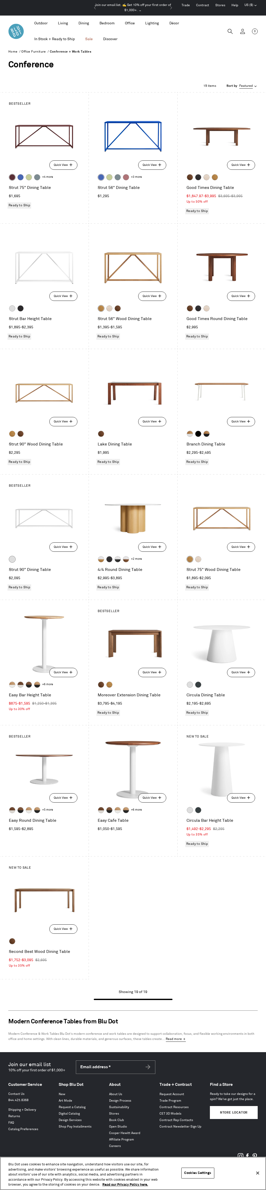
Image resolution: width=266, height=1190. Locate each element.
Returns (14, 1116)
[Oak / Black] (206, 433)
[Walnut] (190, 177)
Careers (115, 1146)
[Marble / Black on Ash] (117, 559)
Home (13, 51)
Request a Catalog (72, 1107)
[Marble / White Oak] (101, 559)
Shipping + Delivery (22, 1109)
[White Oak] (214, 177)
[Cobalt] (20, 177)
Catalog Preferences (23, 1129)
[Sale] (89, 39)
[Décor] (174, 23)
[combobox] (242, 86)
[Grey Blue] (37, 177)
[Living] (63, 23)
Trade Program (170, 1100)
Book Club (116, 1120)
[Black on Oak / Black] (198, 433)
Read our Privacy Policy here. (125, 1184)
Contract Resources (174, 1107)
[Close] (257, 1173)
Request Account (171, 1094)
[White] (12, 308)
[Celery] (28, 177)
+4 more (47, 177)
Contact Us (16, 1094)
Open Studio (118, 1126)
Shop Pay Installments (75, 1126)
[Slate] (20, 308)
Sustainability (119, 1107)
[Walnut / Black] (28, 684)
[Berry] (126, 177)
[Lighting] (152, 23)
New (62, 1094)
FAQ (11, 1122)
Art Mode (65, 1100)
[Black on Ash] (198, 177)
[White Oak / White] (12, 684)
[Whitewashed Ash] (206, 177)
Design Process (120, 1100)
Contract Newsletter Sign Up (180, 1126)
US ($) (250, 6)
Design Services (70, 1120)
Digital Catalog (69, 1113)
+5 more (47, 810)
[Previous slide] (95, 8)
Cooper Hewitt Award (124, 1133)
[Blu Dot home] (16, 31)
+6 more (47, 684)
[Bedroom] (107, 23)
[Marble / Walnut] (126, 559)
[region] (133, 1173)
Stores (220, 5)
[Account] (243, 31)
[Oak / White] (190, 433)
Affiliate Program (121, 1139)
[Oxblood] (12, 177)
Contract (202, 5)
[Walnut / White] (20, 684)
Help (234, 5)
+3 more (136, 177)
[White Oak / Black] (37, 684)
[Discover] (110, 39)
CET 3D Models (170, 1113)
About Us (115, 1094)
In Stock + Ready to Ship (54, 39)
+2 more (136, 559)
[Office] (130, 23)
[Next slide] (171, 8)
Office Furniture (33, 51)
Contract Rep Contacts (176, 1120)
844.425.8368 (18, 1100)
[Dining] (83, 23)
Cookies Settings (197, 1172)
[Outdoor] (41, 23)
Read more (174, 1039)
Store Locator (234, 1112)
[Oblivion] (198, 684)
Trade (186, 5)
